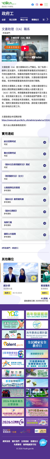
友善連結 (25, 441)
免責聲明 (17, 444)
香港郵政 (44, 288)
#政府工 (15, 248)
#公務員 (44, 298)
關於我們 (15, 441)
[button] (33, 4)
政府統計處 (7, 288)
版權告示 (34, 441)
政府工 (7, 293)
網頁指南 (6, 441)
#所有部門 (6, 248)
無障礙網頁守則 (29, 444)
